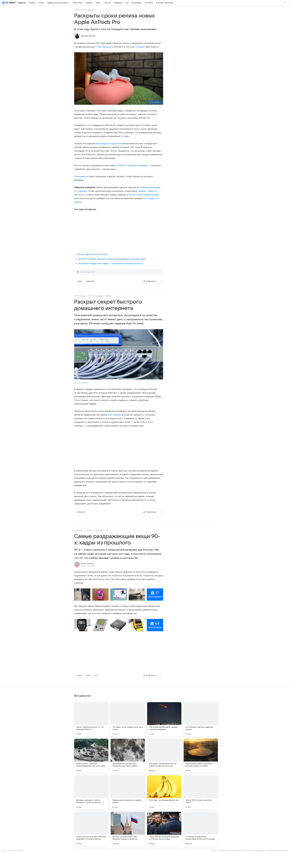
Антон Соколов (87, 564)
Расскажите (80, 176)
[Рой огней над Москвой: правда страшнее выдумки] (164, 719)
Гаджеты (91, 10)
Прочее (108, 296)
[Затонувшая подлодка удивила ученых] (201, 719)
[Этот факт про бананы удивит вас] (164, 792)
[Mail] (3, 2)
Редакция (214, 850)
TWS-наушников (105, 47)
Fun (107, 530)
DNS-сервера (114, 415)
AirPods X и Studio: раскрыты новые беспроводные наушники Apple (112, 259)
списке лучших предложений (143, 194)
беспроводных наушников (108, 143)
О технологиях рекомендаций (255, 850)
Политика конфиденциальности (277, 850)
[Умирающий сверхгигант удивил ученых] (128, 792)
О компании (11, 850)
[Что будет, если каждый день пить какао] (128, 719)
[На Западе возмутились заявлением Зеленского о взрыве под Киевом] (201, 829)
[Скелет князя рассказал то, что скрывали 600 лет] (91, 719)
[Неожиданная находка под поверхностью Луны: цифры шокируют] (128, 756)
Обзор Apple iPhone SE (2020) (93, 254)
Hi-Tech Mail (98, 530)
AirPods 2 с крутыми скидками (132, 165)
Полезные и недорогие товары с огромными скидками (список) (110, 263)
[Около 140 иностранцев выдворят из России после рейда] (164, 829)
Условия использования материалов (231, 850)
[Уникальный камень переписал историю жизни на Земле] (201, 756)
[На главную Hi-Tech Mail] (10, 2)
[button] (118, 78)
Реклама (19, 850)
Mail (3, 850)
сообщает (140, 47)
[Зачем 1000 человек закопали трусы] (201, 792)
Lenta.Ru (99, 296)
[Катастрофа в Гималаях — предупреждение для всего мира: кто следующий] (91, 756)
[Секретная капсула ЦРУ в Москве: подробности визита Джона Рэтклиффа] (91, 829)
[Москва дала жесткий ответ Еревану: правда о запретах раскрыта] (128, 829)
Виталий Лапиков (88, 36)
